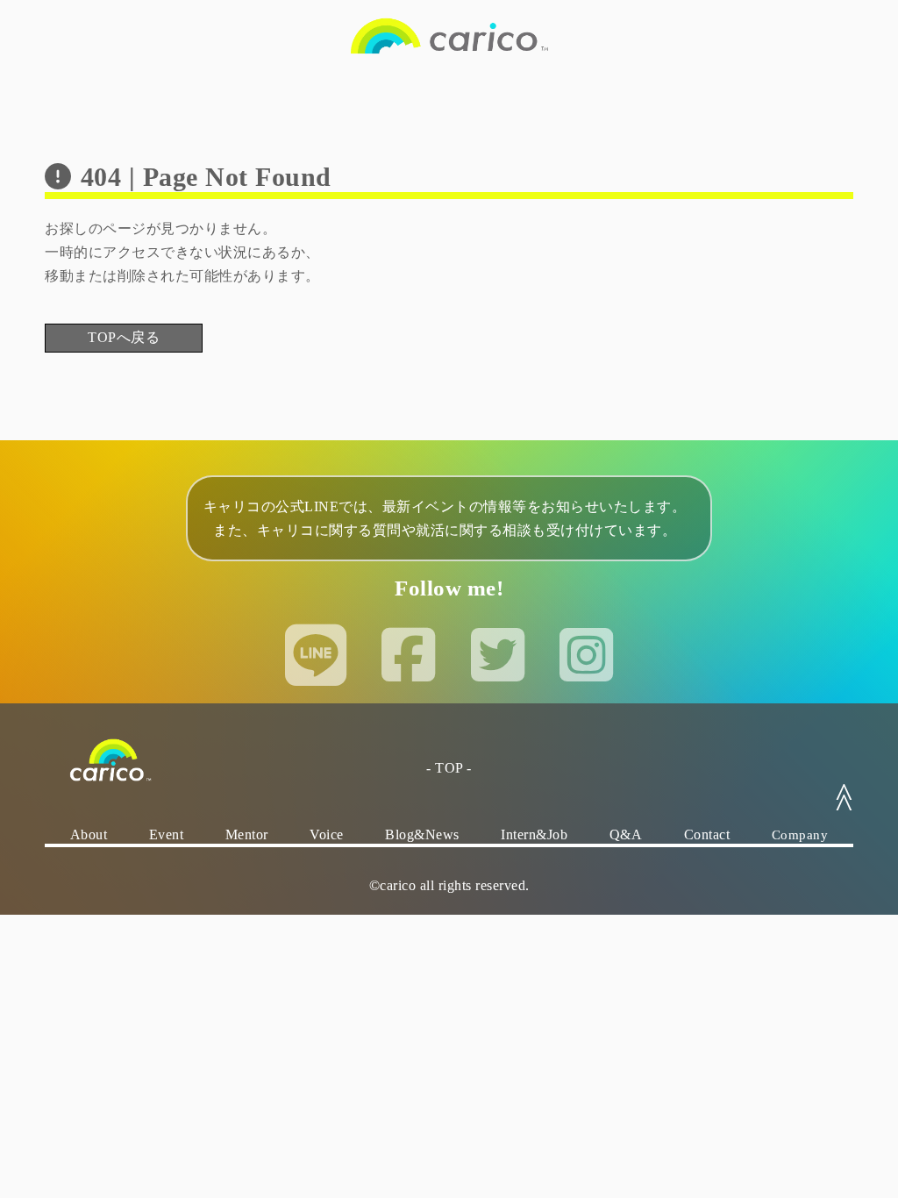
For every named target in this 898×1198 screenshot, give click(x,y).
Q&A (626, 834)
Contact (707, 834)
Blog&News (422, 834)
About (89, 834)
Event (166, 834)
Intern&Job (534, 834)
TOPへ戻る (124, 337)
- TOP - (449, 767)
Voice (327, 834)
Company (800, 835)
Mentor (246, 834)
